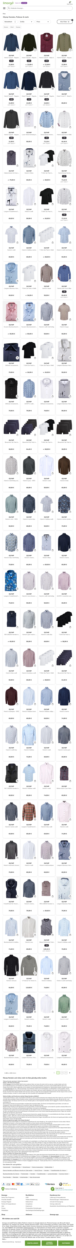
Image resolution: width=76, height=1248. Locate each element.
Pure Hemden (7, 1177)
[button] (10, 22)
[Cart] (17, 50)
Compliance (29, 1204)
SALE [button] (12, 27)
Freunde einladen (6, 1200)
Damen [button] (18, 27)
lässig (4, 1115)
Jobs (2, 1206)
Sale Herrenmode (35, 1177)
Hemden (9, 1084)
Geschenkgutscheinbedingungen (35, 1210)
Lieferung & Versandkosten (58, 1197)
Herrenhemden (16, 1167)
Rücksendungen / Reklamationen (59, 1200)
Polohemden (24, 1174)
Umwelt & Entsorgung (56, 1202)
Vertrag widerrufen (55, 1204)
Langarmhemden (52, 1174)
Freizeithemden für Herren (58, 1170)
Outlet (29, 1160)
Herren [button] (6, 27)
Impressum (29, 1206)
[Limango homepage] (8, 3)
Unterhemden (24, 1177)
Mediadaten (4, 1210)
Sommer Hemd (63, 1174)
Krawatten (15, 1159)
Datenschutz (29, 1202)
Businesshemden (55, 1156)
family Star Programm (7, 1197)
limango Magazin (6, 1202)
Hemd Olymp (38, 1170)
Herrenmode (6, 1167)
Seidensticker (48, 1167)
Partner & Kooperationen (8, 1204)
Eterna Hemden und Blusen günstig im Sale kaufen (18, 1170)
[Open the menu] (4, 8)
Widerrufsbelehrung (31, 1200)
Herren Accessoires (37, 1167)
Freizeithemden (9, 1088)
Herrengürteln (6, 1159)
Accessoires (49, 1157)
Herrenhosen (26, 1167)
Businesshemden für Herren (11, 1174)
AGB (27, 1197)
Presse (3, 1208)
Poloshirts (45, 1156)
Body (55, 1100)
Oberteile (15, 1177)
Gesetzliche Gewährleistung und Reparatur (62, 1206)
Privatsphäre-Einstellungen (33, 1208)
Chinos (34, 1156)
